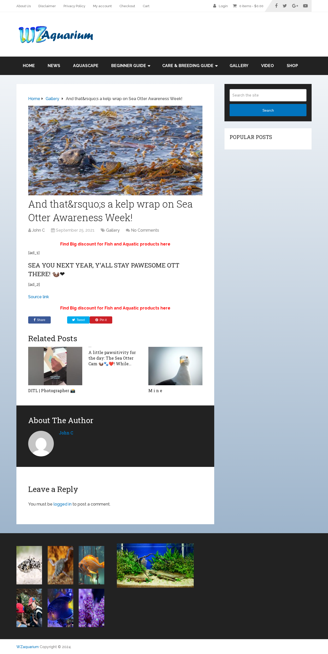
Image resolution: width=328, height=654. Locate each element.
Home (29, 65)
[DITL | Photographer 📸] (55, 366)
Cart (146, 6)
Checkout (127, 6)
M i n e (155, 390)
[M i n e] (175, 366)
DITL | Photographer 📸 (51, 390)
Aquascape (85, 65)
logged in (62, 504)
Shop (292, 65)
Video (267, 65)
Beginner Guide (128, 65)
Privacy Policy (74, 6)
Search (268, 110)
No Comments (145, 230)
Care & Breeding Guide (187, 65)
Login (223, 6)
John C (38, 230)
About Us (23, 6)
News (54, 65)
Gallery (239, 65)
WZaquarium (27, 647)
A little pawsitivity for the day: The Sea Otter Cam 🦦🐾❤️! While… (112, 358)
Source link (38, 296)
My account (102, 6)
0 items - (251, 6)
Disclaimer (47, 6)
